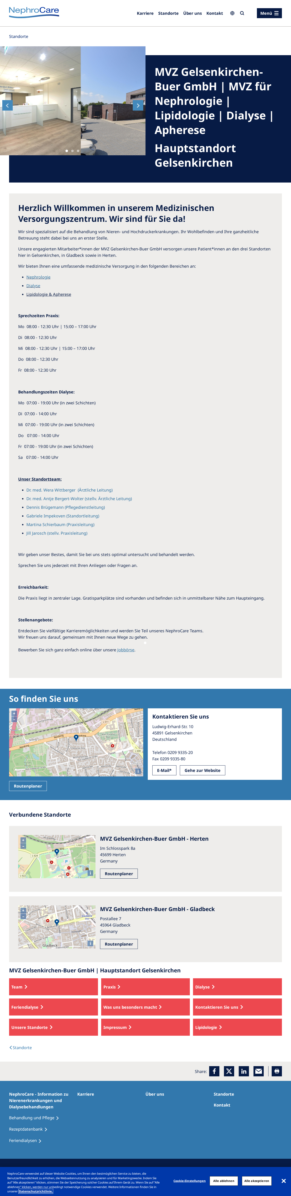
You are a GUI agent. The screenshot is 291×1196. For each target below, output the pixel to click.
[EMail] (258, 1071)
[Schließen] (284, 1181)
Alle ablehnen (223, 1181)
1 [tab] (66, 151)
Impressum (115, 1027)
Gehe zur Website (203, 770)
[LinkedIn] (244, 1071)
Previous (7, 105)
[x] (229, 1071)
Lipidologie (206, 1027)
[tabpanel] (73, 100)
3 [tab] (78, 151)
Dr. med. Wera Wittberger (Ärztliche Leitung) (69, 490)
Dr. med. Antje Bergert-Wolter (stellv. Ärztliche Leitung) (79, 498)
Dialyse (33, 285)
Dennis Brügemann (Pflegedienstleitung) (65, 507)
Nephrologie (38, 277)
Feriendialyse (24, 1007)
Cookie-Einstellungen (189, 1181)
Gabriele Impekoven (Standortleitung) (62, 516)
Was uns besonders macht (130, 1007)
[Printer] (277, 1071)
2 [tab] (72, 151)
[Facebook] (214, 1071)
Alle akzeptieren (256, 1181)
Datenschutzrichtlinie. (36, 1191)
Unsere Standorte (29, 1027)
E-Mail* (164, 770)
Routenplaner (28, 786)
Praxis (109, 987)
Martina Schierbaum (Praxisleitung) (60, 524)
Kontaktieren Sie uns (216, 1007)
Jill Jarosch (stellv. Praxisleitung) (56, 533)
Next (138, 105)
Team (17, 987)
